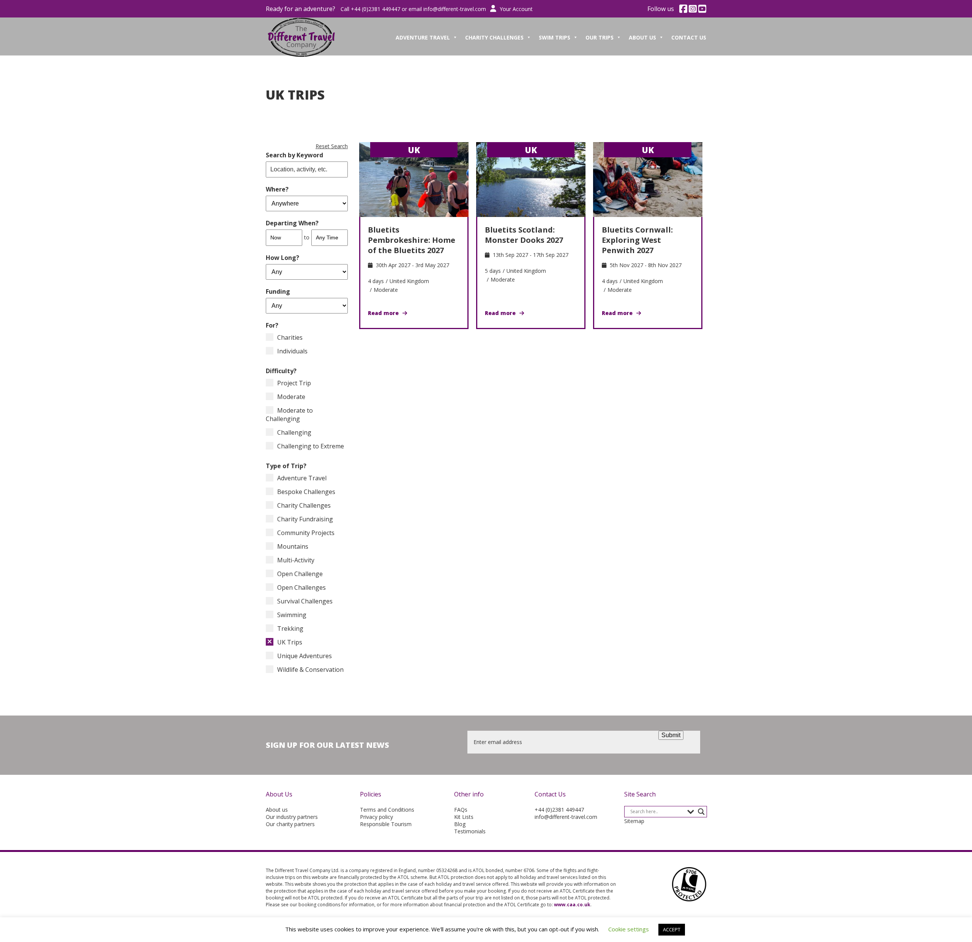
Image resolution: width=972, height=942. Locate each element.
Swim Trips (554, 37)
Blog (459, 824)
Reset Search (332, 146)
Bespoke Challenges (306, 492)
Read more (383, 313)
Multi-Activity (295, 560)
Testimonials (470, 831)
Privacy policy (376, 816)
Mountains (292, 546)
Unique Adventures (304, 656)
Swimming (291, 615)
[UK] (414, 179)
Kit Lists (463, 816)
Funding (278, 291)
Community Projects (306, 533)
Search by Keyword (294, 155)
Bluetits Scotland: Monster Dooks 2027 (524, 235)
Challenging (294, 432)
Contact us (688, 37)
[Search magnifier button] (701, 811)
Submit (670, 735)
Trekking (290, 628)
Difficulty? (281, 371)
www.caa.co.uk (572, 904)
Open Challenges (301, 587)
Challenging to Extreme (310, 446)
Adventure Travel (423, 37)
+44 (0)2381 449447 (559, 809)
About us (277, 809)
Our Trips (599, 37)
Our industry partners (292, 816)
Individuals (292, 351)
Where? (277, 189)
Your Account (515, 9)
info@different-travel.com (454, 9)
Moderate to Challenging (289, 414)
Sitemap (634, 821)
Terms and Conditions (387, 809)
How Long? (282, 257)
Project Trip (294, 383)
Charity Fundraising (305, 519)
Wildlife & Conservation (310, 669)
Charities (290, 337)
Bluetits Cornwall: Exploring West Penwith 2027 (637, 240)
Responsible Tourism (386, 824)
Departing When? (292, 223)
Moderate (291, 397)
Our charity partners (290, 824)
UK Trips (289, 642)
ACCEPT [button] (671, 929)
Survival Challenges (305, 601)
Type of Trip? (286, 466)
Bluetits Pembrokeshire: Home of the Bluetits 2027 (411, 240)
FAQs (460, 809)
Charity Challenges (494, 37)
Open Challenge (300, 574)
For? (272, 325)
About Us (642, 37)
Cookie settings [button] (628, 929)
